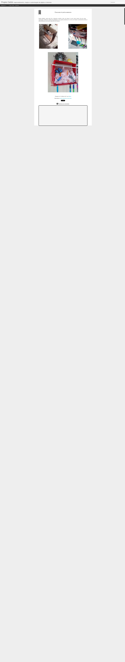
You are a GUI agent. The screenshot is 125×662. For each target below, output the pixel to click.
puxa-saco (69, 98)
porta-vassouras (63, 98)
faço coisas (12, 5)
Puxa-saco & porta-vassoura (63, 12)
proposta (17, 5)
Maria (70, 96)
